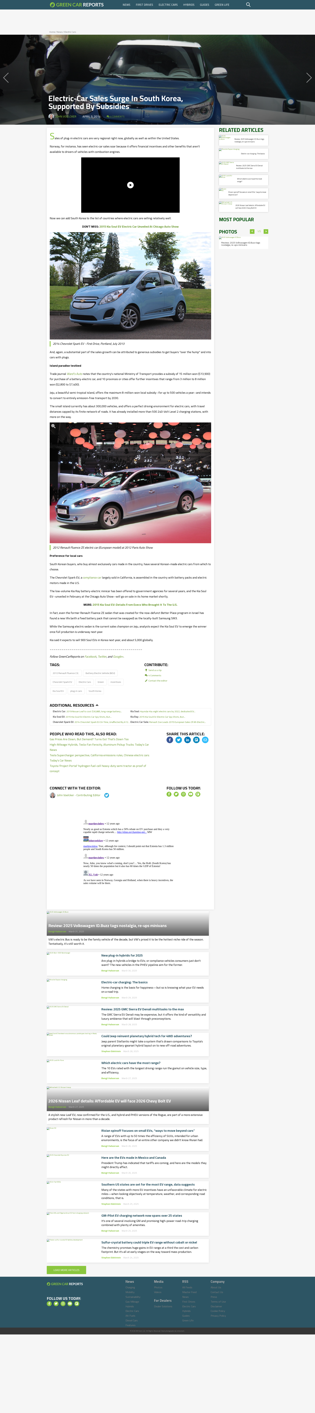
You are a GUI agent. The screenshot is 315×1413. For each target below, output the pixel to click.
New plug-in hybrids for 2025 (122, 955)
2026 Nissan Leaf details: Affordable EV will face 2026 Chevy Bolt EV (109, 1100)
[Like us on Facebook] (169, 794)
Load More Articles (66, 1270)
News (126, 4)
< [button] (252, 231)
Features (131, 1325)
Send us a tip (155, 670)
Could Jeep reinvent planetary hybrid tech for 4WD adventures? (146, 1036)
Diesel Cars (132, 1320)
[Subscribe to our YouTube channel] (190, 794)
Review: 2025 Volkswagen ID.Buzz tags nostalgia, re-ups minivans (107, 925)
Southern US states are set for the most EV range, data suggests (148, 1184)
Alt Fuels (130, 1315)
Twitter (102, 656)
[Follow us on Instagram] (183, 794)
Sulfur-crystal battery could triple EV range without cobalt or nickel (149, 1242)
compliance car (92, 577)
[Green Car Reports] (77, 4)
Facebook (90, 656)
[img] (170, 740)
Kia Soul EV (58, 691)
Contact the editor (157, 680)
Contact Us (217, 1292)
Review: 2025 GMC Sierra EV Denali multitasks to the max (142, 1009)
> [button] (266, 231)
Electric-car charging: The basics (124, 982)
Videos (157, 1292)
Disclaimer (216, 1306)
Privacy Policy (218, 1315)
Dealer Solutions (163, 1306)
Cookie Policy (218, 1310)
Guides (204, 4)
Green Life (222, 4)
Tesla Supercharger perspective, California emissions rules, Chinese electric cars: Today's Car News (99, 757)
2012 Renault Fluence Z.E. (66, 673)
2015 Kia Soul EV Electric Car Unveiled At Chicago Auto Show (139, 226)
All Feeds (187, 1287)
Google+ (118, 656)
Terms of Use (218, 1301)
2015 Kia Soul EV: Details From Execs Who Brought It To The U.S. (135, 604)
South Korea (95, 691)
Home (52, 32)
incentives (116, 682)
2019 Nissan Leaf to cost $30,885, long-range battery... (87, 711)
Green (101, 682)
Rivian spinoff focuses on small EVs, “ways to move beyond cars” (148, 1130)
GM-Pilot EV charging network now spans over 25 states (141, 1215)
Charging (130, 1287)
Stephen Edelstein (111, 1051)
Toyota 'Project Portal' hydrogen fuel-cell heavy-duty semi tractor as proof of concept (98, 768)
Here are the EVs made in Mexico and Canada (133, 1157)
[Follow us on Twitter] (176, 794)
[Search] (256, 4)
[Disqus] (130, 859)
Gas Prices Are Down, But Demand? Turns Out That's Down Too (89, 739)
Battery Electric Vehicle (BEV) (100, 673)
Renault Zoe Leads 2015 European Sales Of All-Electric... (168, 722)
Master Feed (189, 1292)
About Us (216, 1287)
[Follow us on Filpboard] (197, 794)
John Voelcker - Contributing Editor (79, 795)
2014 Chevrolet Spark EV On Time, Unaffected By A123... (91, 722)
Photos (158, 1287)
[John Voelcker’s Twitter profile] (103, 795)
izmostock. (181, 1331)
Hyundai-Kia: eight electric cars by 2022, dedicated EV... (162, 711)
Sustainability (133, 1296)
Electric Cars (168, 4)
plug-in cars (76, 691)
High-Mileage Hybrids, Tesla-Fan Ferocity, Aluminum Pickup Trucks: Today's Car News (99, 747)
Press (214, 1296)
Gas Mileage (132, 1301)
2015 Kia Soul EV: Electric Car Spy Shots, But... (82, 717)
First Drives (144, 4)
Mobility (130, 1292)
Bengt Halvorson (57, 931)
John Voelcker (65, 116)
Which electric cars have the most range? (130, 1062)
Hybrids (188, 4)
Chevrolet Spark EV (62, 682)
